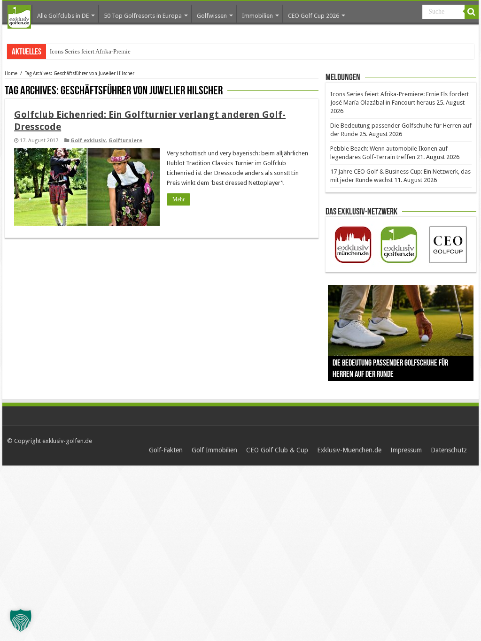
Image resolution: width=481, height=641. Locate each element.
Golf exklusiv (88, 140)
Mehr (178, 199)
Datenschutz (449, 450)
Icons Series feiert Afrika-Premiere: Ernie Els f (107, 51)
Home (11, 73)
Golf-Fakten (166, 450)
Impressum (406, 450)
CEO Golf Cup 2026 (313, 15)
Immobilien (257, 15)
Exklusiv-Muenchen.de (349, 450)
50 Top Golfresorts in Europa (143, 15)
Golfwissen (212, 15)
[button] (20, 620)
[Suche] (472, 12)
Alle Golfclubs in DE (63, 15)
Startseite (19, 17)
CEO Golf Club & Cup (277, 450)
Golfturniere (125, 140)
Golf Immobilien (214, 450)
